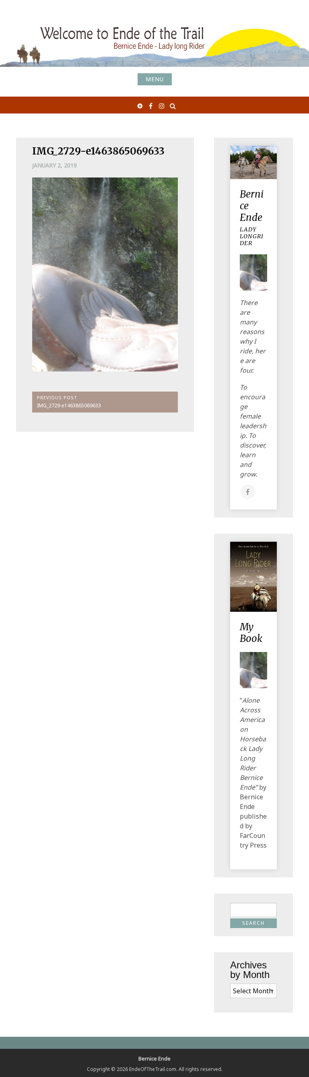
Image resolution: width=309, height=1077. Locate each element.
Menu (155, 79)
